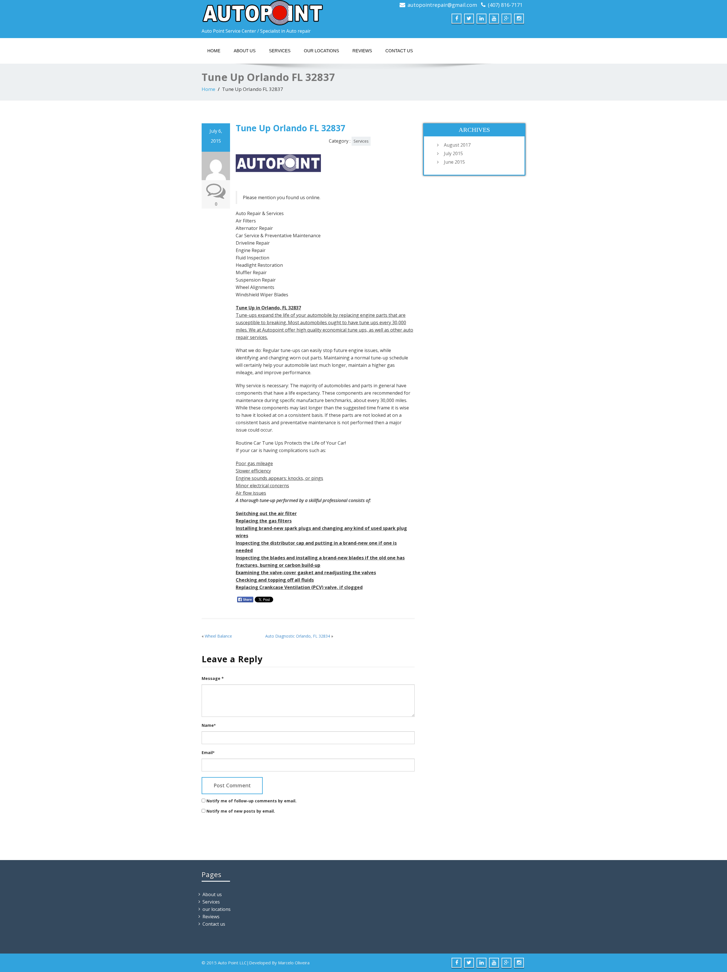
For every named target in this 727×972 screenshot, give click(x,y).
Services (280, 50)
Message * (213, 678)
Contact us (399, 50)
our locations (321, 50)
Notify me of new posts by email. (240, 811)
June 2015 (454, 162)
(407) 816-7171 (505, 4)
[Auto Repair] (280, 13)
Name (209, 725)
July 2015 (453, 153)
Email (208, 752)
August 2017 (457, 145)
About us (245, 50)
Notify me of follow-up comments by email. (251, 801)
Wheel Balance (218, 636)
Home (213, 50)
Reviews (362, 50)
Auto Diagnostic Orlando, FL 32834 (297, 636)
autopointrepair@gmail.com (442, 4)
